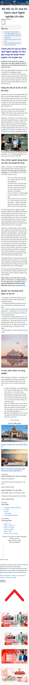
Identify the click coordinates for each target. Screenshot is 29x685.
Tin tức (6, 511)
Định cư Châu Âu (9, 525)
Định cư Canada (9, 527)
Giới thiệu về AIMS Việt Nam (12, 507)
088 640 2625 (4, 559)
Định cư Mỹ (7, 531)
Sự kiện (6, 509)
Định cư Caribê (8, 529)
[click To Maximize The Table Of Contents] (3, 22)
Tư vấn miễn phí (14, 420)
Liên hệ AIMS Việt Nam (11, 515)
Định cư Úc (7, 524)
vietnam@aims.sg (20, 285)
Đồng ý (3, 581)
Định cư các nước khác (11, 533)
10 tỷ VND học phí (22, 311)
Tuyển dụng (7, 513)
